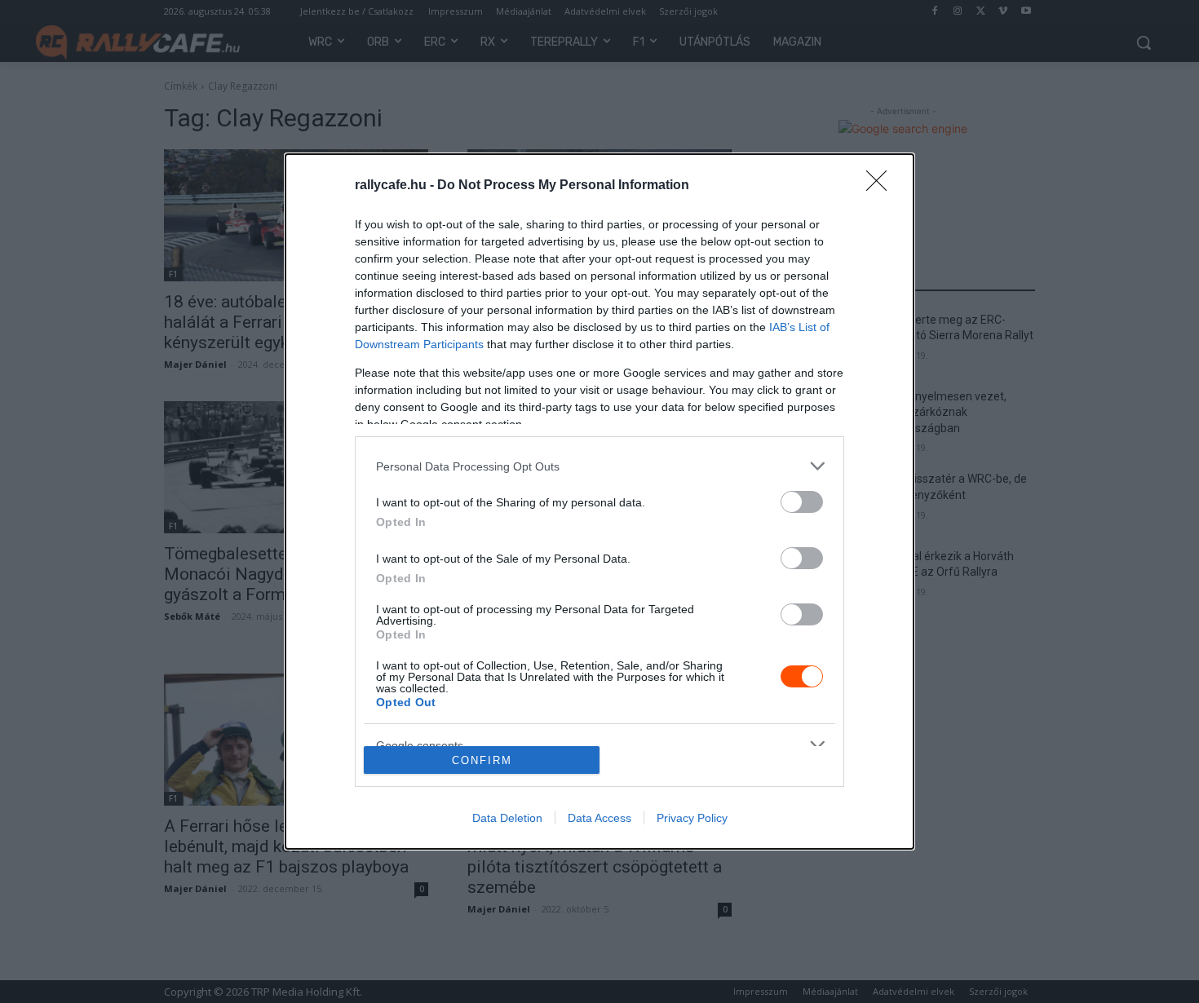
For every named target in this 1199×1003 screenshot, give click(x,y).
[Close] (881, 185)
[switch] (802, 502)
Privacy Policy (692, 817)
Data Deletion (507, 817)
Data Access (599, 817)
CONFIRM (482, 760)
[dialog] (599, 501)
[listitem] (599, 466)
